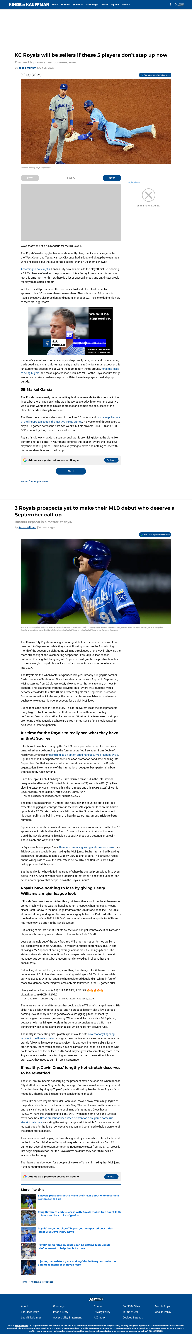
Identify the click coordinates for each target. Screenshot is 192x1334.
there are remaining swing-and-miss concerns (86, 847)
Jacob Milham (27, 67)
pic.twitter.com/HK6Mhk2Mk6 (39, 994)
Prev (30, 178)
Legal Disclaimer (31, 1317)
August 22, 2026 (71, 796)
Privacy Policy (102, 1311)
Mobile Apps (162, 1306)
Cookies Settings (132, 1317)
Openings (59, 1306)
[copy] (39, 75)
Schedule (78, 4)
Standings (92, 4)
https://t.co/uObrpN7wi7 (70, 791)
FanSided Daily (30, 1311)
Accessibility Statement (67, 1317)
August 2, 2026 (85, 998)
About (24, 1306)
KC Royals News (39, 481)
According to (35, 269)
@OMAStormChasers (34, 791)
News (55, 4)
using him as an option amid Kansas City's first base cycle (83, 754)
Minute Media (21, 1325)
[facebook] (170, 4)
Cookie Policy (163, 1311)
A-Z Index (99, 1317)
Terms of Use (130, 1311)
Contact (98, 1306)
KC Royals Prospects (42, 1281)
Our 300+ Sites (131, 1306)
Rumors (65, 4)
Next (112, 178)
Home (24, 481)
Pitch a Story (60, 1311)
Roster (104, 4)
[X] (176, 4)
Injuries (115, 4)
